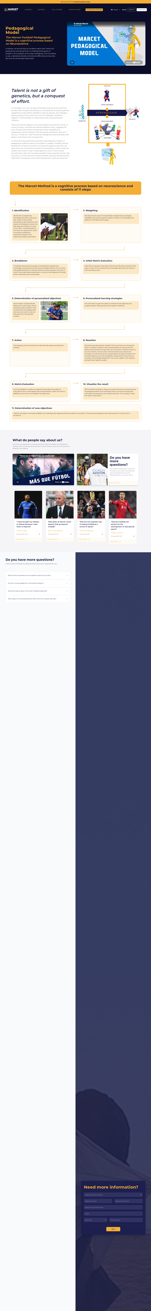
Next (113, 1229)
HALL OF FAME (57, 10)
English (114, 10)
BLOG (124, 10)
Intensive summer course (82, 2)
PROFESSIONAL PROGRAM (94, 9)
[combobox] (113, 1195)
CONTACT (131, 10)
